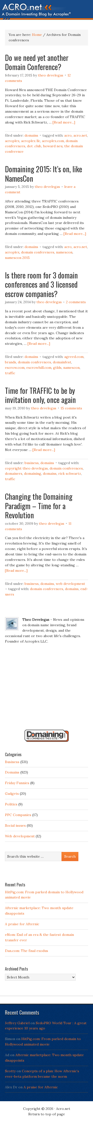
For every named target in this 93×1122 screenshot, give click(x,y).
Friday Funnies (17, 783)
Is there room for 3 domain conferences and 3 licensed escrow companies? (41, 284)
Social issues (15, 825)
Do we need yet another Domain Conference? (36, 62)
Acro (68, 135)
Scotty (10, 1071)
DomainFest (62, 362)
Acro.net (80, 135)
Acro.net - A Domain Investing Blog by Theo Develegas (46, 11)
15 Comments (71, 408)
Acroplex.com (53, 141)
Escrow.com (15, 367)
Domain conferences (37, 252)
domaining (32, 473)
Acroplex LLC (30, 141)
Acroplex (12, 141)
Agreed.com (74, 356)
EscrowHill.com (38, 367)
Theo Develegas (50, 75)
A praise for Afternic (22, 924)
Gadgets (12, 793)
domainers (13, 473)
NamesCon (64, 252)
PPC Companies (18, 815)
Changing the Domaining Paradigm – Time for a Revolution (38, 506)
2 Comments (76, 302)
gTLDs (57, 367)
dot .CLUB (34, 146)
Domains (31, 135)
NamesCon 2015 (17, 257)
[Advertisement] (46, 689)
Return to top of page (46, 1114)
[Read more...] (64, 122)
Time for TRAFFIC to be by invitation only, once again (40, 395)
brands (10, 362)
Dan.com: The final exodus (26, 950)
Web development (70, 583)
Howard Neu (52, 146)
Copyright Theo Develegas (26, 468)
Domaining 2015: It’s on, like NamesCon (43, 173)
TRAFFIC (10, 373)
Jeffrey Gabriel (17, 1023)
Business (32, 463)
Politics (11, 804)
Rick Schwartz (69, 473)
